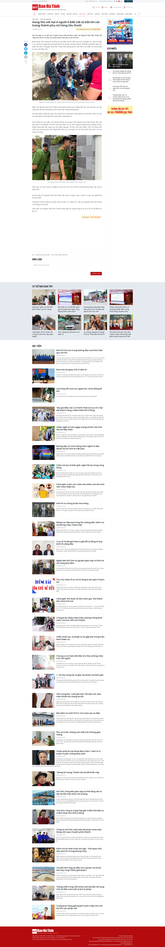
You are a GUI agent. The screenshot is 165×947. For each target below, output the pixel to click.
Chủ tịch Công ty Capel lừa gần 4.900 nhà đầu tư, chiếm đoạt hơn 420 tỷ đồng (80, 811)
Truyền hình (130, 7)
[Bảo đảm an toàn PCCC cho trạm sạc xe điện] (43, 719)
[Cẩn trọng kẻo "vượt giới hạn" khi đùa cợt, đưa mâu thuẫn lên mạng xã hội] (43, 700)
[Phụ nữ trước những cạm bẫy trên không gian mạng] (43, 738)
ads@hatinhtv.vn (128, 944)
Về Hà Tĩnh (104, 14)
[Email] (26, 53)
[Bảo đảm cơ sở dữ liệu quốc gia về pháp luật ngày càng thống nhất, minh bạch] (69, 297)
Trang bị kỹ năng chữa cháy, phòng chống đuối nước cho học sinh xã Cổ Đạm (79, 619)
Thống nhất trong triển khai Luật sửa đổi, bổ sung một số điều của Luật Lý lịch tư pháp (80, 888)
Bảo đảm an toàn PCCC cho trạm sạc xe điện (78, 713)
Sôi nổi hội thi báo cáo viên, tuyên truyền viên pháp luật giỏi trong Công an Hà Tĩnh (120, 334)
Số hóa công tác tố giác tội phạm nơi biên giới (80, 675)
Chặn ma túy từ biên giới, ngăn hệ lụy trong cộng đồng (80, 466)
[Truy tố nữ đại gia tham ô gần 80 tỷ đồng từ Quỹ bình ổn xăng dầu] (43, 547)
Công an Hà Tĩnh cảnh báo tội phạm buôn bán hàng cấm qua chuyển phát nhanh (79, 830)
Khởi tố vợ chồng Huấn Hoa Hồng (120, 65)
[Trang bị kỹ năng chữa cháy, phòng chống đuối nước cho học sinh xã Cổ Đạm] (43, 624)
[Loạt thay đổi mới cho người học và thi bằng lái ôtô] (43, 395)
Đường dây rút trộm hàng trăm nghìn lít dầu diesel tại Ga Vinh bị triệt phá (121, 80)
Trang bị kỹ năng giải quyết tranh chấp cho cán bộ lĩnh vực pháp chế (79, 907)
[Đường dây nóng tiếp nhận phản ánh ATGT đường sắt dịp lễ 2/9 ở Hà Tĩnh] (95, 297)
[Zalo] (121, 1)
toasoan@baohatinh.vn (127, 943)
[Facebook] (114, 1)
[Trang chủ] (34, 14)
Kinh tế (57, 14)
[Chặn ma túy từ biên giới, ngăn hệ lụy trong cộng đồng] (43, 471)
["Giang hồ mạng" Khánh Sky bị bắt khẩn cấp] (43, 778)
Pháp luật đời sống (45, 19)
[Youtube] (119, 1)
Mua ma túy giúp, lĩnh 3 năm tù (71, 369)
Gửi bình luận (96, 273)
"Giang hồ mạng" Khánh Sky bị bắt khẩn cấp (77, 772)
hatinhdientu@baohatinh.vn (124, 941)
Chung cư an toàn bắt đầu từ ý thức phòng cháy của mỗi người (79, 657)
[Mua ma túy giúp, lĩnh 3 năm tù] (43, 375)
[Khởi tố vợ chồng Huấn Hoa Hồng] (120, 60)
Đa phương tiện (117, 7)
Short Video (42, 14)
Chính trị (50, 14)
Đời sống (112, 14)
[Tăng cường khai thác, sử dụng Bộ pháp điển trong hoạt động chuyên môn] (121, 297)
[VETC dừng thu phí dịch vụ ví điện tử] (69, 322)
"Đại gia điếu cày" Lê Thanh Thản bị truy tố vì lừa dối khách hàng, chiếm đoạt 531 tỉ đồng (122, 98)
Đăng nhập (129, 1)
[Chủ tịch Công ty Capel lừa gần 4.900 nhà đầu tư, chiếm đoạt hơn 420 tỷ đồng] (43, 816)
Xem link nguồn (96, 217)
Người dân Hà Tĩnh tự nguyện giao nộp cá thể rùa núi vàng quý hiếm (80, 561)
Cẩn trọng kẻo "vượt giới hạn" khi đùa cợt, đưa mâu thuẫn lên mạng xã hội (78, 695)
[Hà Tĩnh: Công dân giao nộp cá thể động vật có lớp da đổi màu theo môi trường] (43, 797)
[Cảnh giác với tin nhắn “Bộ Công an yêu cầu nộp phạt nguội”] (43, 322)
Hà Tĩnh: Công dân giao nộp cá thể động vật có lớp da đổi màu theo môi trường (79, 792)
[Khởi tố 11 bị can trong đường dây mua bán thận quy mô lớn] (43, 356)
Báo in (106, 7)
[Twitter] (26, 49)
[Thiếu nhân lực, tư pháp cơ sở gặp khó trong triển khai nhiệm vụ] (43, 643)
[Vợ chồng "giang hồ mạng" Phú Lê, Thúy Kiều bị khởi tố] (95, 322)
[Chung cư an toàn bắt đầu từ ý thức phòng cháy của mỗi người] (43, 662)
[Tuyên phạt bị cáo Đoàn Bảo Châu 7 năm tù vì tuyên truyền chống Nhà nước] (43, 757)
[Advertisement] (67, 232)
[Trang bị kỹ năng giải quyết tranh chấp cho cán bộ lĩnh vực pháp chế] (43, 912)
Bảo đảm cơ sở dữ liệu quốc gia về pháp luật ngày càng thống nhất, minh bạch (69, 309)
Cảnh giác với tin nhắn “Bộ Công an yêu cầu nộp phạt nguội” (42, 334)
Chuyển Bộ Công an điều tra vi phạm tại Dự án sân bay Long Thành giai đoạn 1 (78, 869)
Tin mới (97, 7)
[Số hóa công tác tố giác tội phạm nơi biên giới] (43, 681)
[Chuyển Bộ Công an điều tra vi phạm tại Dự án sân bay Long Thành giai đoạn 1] (43, 874)
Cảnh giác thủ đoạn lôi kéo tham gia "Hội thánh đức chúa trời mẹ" (79, 600)
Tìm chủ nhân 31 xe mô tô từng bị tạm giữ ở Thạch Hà (80, 581)
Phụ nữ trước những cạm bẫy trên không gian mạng (78, 733)
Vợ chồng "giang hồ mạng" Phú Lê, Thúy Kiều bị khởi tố (122, 72)
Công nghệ (120, 14)
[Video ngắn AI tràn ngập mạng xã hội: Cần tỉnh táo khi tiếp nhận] (43, 433)
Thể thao (90, 14)
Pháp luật (82, 14)
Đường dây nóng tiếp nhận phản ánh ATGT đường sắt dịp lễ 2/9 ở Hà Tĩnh (94, 309)
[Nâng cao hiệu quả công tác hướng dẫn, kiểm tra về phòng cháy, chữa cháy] (43, 528)
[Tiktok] (116, 1)
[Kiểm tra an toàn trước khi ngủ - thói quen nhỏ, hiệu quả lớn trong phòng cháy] (43, 855)
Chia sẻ (26, 41)
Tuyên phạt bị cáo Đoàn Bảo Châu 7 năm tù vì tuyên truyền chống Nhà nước (78, 752)
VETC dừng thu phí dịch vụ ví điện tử (69, 333)
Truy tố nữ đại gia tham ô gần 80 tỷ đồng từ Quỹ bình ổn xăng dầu (79, 542)
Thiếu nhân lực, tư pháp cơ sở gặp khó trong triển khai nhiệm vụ (80, 638)
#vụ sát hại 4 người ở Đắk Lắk (59, 255)
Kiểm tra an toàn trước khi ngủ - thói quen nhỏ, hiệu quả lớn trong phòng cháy (79, 850)
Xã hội (63, 14)
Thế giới (97, 14)
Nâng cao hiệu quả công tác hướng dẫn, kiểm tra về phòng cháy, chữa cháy (80, 523)
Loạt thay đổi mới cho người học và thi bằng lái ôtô (121, 88)
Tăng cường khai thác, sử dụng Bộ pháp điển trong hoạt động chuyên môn (119, 309)
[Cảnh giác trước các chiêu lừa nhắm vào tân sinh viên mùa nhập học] (43, 490)
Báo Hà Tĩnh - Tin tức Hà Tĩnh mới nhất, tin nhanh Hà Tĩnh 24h (49, 7)
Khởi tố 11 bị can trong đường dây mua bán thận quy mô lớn (79, 351)
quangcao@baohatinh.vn (116, 944)
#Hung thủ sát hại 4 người (42, 255)
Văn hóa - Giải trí (72, 14)
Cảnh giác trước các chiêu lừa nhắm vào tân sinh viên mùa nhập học (80, 485)
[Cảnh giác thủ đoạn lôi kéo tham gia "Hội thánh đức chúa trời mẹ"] (43, 605)
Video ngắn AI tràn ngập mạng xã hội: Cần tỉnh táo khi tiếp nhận (79, 428)
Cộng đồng (128, 14)
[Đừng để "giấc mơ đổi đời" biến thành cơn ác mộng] (43, 297)
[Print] (26, 57)
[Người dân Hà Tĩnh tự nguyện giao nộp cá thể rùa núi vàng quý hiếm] (43, 566)
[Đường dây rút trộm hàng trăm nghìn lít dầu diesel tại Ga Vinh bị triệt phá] (43, 452)
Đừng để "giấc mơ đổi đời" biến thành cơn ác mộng (42, 308)
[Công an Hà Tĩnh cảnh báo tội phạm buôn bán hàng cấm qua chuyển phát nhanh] (43, 835)
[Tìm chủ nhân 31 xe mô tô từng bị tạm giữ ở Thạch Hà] (43, 586)
